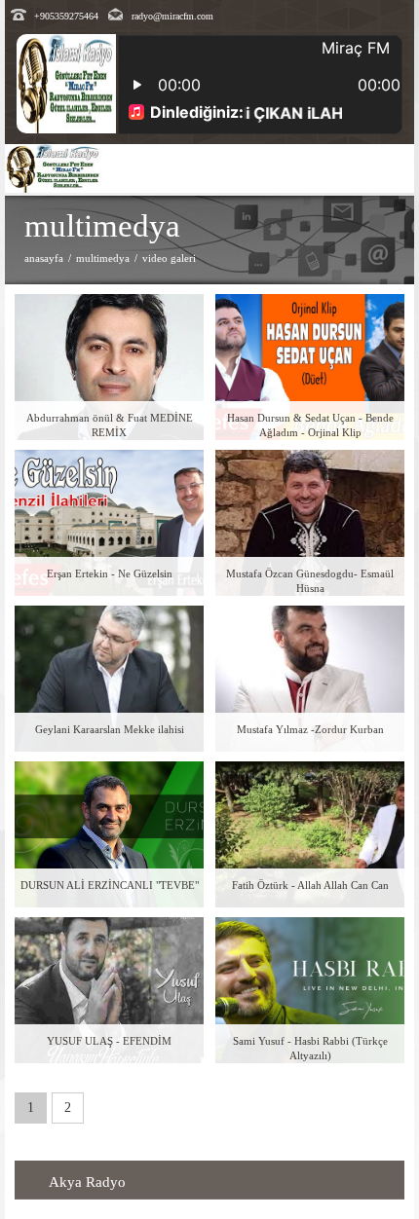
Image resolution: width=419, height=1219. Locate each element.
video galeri (169, 258)
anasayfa (43, 258)
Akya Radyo (87, 1182)
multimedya (103, 258)
